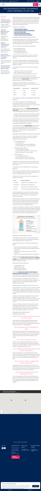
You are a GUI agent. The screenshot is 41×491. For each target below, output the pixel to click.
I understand (36, 486)
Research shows (25, 78)
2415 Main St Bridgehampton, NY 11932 (35, 450)
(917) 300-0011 (32, 1)
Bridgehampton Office (14, 1)
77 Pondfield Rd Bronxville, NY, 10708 (25, 450)
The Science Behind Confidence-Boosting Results (24, 30)
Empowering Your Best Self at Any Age (22, 33)
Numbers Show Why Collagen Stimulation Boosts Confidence (6, 21)
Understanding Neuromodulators (21, 29)
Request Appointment (15, 457)
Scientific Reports (28, 125)
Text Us (31, 489)
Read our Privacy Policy (20, 488)
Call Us (11, 489)
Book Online (35, 5)
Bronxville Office (5, 1)
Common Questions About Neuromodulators (23, 34)
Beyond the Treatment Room (20, 32)
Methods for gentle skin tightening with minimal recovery (5, 67)
